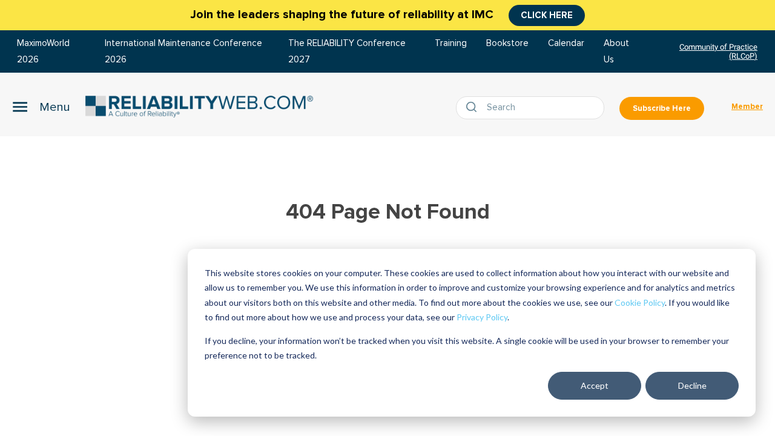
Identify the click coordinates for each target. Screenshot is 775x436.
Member (747, 106)
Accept (594, 385)
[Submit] (474, 108)
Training (451, 43)
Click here (547, 15)
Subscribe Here (662, 108)
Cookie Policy (640, 302)
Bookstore (507, 43)
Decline (692, 385)
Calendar (566, 43)
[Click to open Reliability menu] (41, 107)
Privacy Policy (482, 317)
